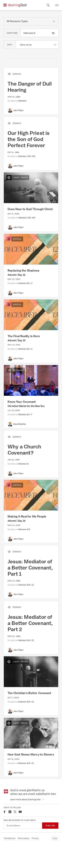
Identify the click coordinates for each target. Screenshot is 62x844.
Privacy (35, 838)
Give (55, 838)
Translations (9, 838)
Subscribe (50, 825)
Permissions (23, 838)
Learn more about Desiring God (25, 799)
